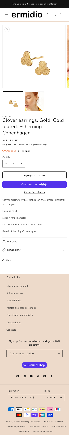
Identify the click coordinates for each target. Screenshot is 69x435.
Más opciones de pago (34, 192)
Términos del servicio (38, 426)
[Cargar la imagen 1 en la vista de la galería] (13, 101)
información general (17, 286)
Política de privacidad (15, 426)
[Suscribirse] (58, 353)
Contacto (11, 329)
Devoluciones (13, 322)
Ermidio (17, 421)
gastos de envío (12, 145)
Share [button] (9, 260)
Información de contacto (42, 431)
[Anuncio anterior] (5, 4)
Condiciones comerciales (19, 315)
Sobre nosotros (14, 293)
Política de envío (58, 426)
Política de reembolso (53, 421)
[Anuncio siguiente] (63, 4)
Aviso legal (24, 431)
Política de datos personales (21, 307)
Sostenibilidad (13, 300)
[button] (6, 14)
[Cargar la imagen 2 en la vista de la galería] (34, 101)
